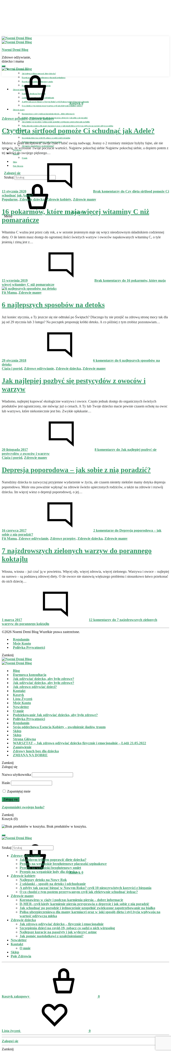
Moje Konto (22, 643)
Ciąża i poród (12, 368)
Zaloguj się (11, 799)
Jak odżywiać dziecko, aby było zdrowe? (43, 679)
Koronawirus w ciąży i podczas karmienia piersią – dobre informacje (48, 114)
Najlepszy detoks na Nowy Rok (43, 880)
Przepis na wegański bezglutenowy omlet (50, 868)
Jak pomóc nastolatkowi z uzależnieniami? (51, 936)
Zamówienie (22, 747)
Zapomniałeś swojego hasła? (23, 807)
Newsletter (21, 707)
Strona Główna (24, 739)
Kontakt (19, 691)
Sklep (17, 731)
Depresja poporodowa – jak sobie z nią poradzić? (76, 470)
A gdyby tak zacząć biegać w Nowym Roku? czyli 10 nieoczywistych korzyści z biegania (85, 888)
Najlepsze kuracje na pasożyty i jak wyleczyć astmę (58, 932)
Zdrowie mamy (19, 110)
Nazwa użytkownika (16, 774)
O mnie (24, 158)
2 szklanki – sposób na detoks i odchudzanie (53, 884)
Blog (16, 671)
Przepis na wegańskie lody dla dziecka (48, 872)
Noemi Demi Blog (15, 50)
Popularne (10, 199)
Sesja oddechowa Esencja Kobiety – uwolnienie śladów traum (59, 727)
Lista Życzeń (22, 699)
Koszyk (18, 695)
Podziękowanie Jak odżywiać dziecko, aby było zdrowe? (55, 715)
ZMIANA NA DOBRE (30, 755)
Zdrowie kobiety (41, 118)
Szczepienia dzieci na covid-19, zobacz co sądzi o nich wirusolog (46, 138)
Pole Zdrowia (21, 956)
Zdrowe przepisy (14, 118)
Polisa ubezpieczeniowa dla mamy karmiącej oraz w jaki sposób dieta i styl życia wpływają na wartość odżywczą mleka (67, 126)
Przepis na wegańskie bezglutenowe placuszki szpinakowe (63, 864)
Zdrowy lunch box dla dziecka (36, 751)
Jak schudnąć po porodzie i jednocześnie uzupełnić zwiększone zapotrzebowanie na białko (56, 122)
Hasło (6, 783)
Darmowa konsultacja (29, 675)
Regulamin (21, 639)
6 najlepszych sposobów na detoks (53, 305)
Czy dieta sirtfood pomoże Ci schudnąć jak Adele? (78, 131)
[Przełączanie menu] (3, 66)
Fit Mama (9, 292)
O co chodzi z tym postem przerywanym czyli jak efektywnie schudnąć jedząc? (52, 106)
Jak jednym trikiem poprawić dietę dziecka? (53, 860)
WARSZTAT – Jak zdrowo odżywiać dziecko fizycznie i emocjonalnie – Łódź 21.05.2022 (79, 743)
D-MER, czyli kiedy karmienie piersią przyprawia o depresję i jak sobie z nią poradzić (55, 118)
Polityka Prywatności (29, 647)
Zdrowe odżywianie (39, 368)
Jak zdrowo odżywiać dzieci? (35, 687)
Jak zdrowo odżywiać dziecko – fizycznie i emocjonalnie (62, 924)
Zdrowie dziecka (32, 199)
